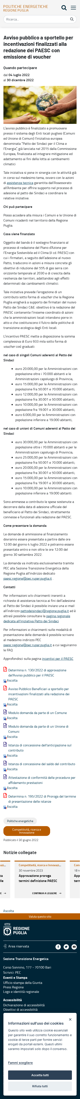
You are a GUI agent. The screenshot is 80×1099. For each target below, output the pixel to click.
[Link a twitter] (66, 947)
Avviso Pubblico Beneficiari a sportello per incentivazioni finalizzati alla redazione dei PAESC (39, 693)
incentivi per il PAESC (57, 658)
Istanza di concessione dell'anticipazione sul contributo (39, 748)
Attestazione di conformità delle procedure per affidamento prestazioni (42, 780)
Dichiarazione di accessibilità (24, 1005)
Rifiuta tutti (40, 1086)
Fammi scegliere (20, 1062)
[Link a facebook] (58, 947)
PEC (18, 972)
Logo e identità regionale (21, 991)
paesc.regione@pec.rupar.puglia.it (27, 645)
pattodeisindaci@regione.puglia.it (44, 610)
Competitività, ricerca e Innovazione (41, 865)
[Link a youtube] (74, 947)
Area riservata (18, 946)
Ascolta (12, 680)
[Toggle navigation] (72, 7)
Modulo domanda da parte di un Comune (37, 712)
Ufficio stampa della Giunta (22, 982)
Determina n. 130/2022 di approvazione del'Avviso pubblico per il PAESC (37, 673)
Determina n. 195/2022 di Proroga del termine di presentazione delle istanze (42, 799)
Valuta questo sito (40, 916)
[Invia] (71, 19)
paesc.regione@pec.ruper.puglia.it (27, 578)
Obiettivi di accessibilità (20, 1009)
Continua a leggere (44, 893)
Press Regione (13, 987)
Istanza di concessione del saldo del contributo (41, 764)
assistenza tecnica (20, 182)
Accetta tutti (40, 1075)
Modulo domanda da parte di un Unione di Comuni (38, 729)
